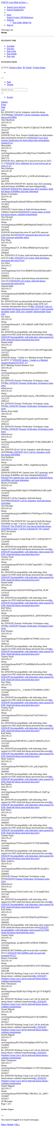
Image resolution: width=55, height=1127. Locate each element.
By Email (27, 67)
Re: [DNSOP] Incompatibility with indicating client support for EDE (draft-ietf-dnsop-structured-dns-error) (27, 337)
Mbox (3, 1124)
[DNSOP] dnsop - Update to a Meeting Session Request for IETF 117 (24, 361)
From (3, 104)
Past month (12, 54)
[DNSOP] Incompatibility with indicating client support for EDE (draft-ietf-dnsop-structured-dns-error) (25, 930)
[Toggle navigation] (27, 3)
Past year (11, 56)
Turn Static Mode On (21, 22)
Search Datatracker (15, 10)
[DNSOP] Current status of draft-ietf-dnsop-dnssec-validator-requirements (26, 213)
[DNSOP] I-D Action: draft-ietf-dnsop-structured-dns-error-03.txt (23, 282)
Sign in (10, 25)
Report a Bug (15, 67)
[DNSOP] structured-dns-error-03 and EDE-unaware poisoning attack (25, 236)
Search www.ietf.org (16, 7)
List (3, 109)
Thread (10, 84)
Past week (11, 51)
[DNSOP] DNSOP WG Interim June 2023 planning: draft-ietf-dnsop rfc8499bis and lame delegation (27, 477)
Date (9, 82)
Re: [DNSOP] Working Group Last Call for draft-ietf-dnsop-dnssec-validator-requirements (25, 978)
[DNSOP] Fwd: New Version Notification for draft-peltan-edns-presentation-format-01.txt (25, 140)
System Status (39, 67)
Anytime (11, 46)
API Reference (26, 17)
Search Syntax (13, 17)
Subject (4, 102)
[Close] (2, 1115)
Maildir (10, 1124)
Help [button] (9, 15)
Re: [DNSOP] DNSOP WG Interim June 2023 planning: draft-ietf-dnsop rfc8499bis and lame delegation (27, 189)
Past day (10, 48)
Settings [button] (10, 20)
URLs (17, 1124)
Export (10, 97)
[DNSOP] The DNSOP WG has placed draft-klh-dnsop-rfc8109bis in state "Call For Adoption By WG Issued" (26, 527)
